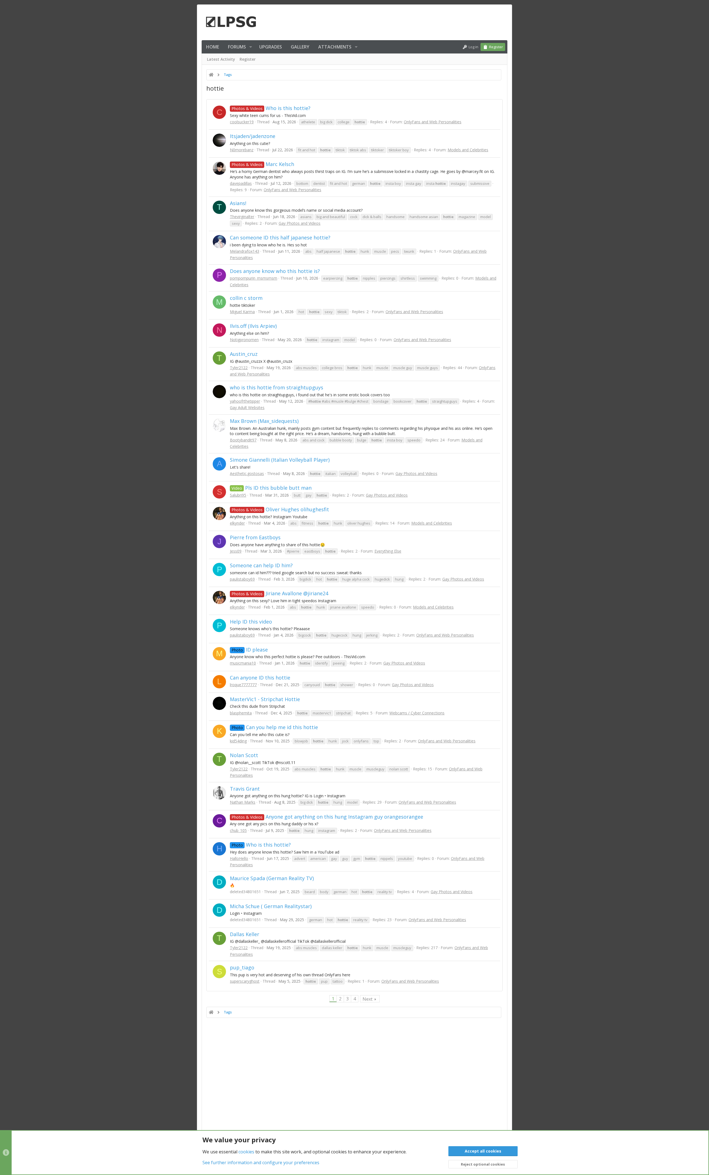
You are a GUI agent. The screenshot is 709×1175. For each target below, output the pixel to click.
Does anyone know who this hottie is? (275, 271)
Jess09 (236, 551)
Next (368, 999)
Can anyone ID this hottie (260, 677)
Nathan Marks (242, 802)
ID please (250, 649)
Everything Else (387, 551)
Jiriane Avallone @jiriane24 (280, 593)
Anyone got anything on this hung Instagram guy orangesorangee (327, 816)
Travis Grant (245, 788)
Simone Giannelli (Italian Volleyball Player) (280, 459)
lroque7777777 (243, 684)
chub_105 (238, 830)
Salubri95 (238, 495)
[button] (250, 47)
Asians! (238, 203)
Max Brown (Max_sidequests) (264, 421)
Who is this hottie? (271, 108)
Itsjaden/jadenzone (252, 136)
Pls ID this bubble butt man (272, 487)
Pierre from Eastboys (255, 537)
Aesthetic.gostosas (247, 473)
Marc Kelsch (263, 164)
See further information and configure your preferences (260, 1162)
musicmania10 (243, 663)
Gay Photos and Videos (299, 223)
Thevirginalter (242, 216)
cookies (246, 1152)
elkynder (237, 523)
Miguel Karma (242, 311)
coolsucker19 (242, 121)
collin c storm (246, 298)
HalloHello (239, 858)
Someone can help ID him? (261, 565)
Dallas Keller (244, 934)
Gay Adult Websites (247, 407)
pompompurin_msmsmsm (253, 278)
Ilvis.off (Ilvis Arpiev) (253, 326)
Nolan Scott (244, 755)
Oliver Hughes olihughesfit (280, 509)
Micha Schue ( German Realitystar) (271, 906)
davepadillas (241, 183)
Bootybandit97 (243, 440)
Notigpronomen (244, 339)
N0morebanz (241, 149)
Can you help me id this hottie (275, 727)
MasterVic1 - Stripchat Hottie (265, 699)
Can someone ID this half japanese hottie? (280, 237)
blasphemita (241, 713)
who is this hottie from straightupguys (276, 387)
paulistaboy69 (242, 579)
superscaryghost (245, 981)
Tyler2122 (239, 367)
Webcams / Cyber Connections (417, 713)
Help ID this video (251, 621)
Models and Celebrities (468, 149)
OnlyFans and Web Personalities (432, 121)
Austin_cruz (244, 354)
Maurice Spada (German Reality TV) (272, 878)
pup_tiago (242, 967)
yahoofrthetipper (245, 401)
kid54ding (238, 741)
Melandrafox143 (244, 251)
